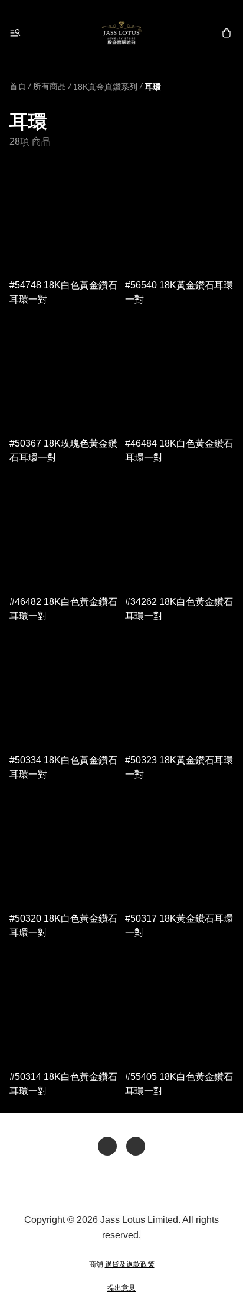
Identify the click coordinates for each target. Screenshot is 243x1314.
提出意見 (121, 1288)
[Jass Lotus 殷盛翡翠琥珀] (121, 33)
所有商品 (49, 86)
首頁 (17, 86)
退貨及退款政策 (130, 1264)
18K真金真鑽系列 (105, 87)
